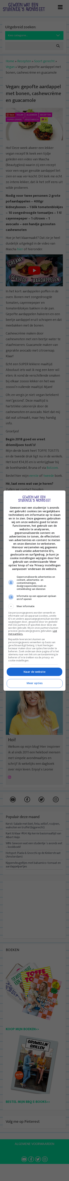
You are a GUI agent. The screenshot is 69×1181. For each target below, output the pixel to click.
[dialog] (34, 590)
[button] (34, 606)
